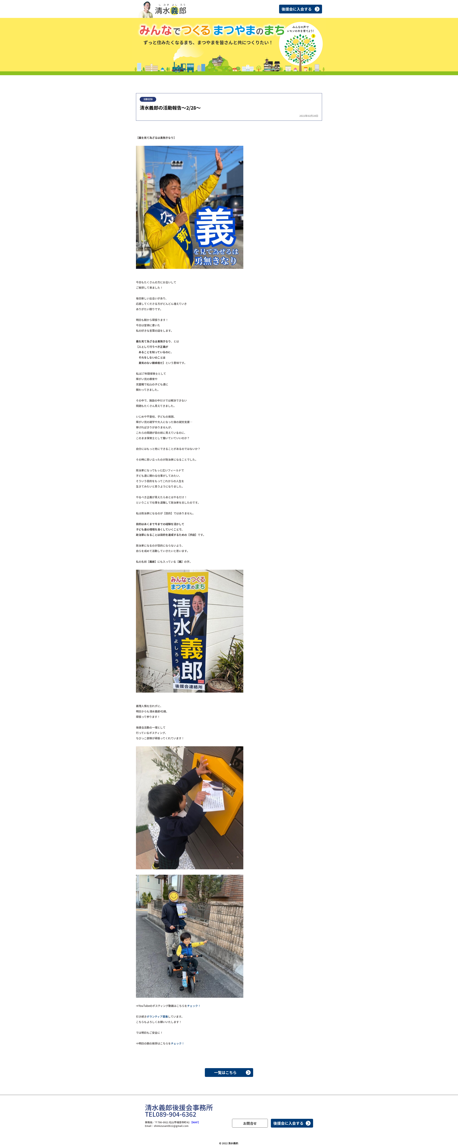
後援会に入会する (297, 9)
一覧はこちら (225, 1072)
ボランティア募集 (157, 1016)
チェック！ (194, 1006)
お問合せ (250, 1123)
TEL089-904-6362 (170, 1113)
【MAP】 (195, 1122)
